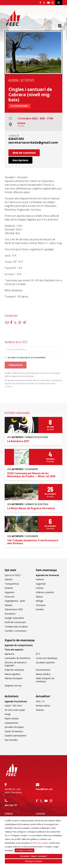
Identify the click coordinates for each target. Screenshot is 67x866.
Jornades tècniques (14, 727)
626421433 (16, 139)
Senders (40, 609)
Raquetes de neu (13, 685)
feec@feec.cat (44, 789)
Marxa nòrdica (43, 674)
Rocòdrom (10, 613)
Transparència (12, 583)
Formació (40, 605)
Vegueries (9, 592)
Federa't (40, 579)
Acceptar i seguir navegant (33, 856)
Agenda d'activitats (16, 701)
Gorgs (8, 714)
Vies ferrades (11, 739)
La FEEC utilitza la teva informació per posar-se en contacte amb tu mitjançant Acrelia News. (32, 375)
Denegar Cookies (33, 861)
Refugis (39, 600)
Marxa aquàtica (12, 674)
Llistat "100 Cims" (14, 705)
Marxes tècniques (13, 678)
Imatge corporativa (14, 617)
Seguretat (41, 583)
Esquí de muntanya (14, 669)
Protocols (9, 596)
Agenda (13, 80)
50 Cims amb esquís (15, 709)
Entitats (8, 605)
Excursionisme (19, 106)
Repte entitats (12, 718)
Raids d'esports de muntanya (45, 680)
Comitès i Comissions (15, 630)
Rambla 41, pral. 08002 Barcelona (13, 791)
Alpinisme (9, 653)
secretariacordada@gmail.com (33, 142)
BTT (38, 653)
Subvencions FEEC (14, 609)
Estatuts (9, 587)
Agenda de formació (47, 575)
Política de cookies (40, 843)
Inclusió (39, 587)
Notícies (40, 709)
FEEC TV (40, 701)
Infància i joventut (45, 592)
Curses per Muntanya (46, 658)
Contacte (40, 813)
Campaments (11, 722)
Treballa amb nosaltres (16, 626)
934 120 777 (11, 805)
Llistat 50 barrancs (14, 731)
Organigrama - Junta (15, 600)
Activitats (27, 80)
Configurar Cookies (24, 850)
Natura (39, 596)
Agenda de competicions (19, 645)
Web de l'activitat (24, 152)
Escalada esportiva (45, 662)
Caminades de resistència (17, 658)
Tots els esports (14, 649)
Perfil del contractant (15, 622)
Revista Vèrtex (43, 705)
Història (8, 579)
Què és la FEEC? (13, 575)
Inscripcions (20, 160)
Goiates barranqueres (15, 735)
